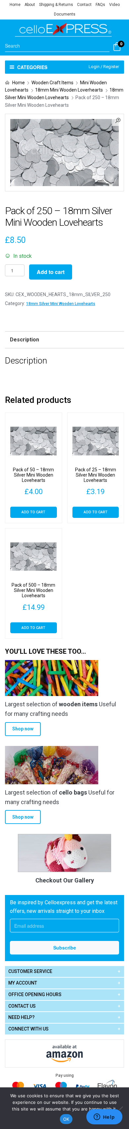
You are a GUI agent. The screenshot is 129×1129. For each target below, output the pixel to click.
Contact (84, 4)
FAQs (100, 4)
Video (114, 4)
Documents (64, 14)
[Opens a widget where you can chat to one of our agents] (104, 1117)
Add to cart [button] (33, 512)
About (29, 4)
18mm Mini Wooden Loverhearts (69, 90)
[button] (118, 120)
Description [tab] (24, 339)
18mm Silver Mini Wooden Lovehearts (60, 303)
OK (66, 1119)
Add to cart (50, 272)
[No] (120, 1108)
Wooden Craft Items (52, 82)
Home (15, 4)
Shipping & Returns (56, 4)
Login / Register (104, 66)
